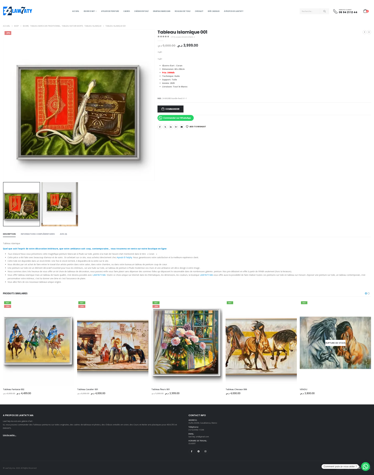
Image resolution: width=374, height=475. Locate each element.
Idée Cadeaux (214, 11)
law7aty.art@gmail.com (198, 436)
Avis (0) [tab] (63, 234)
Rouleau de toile (183, 11)
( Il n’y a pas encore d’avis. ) (183, 37)
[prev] (365, 32)
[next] (369, 32)
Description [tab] (9, 234)
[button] (3, 105)
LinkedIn (170, 126)
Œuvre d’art (89, 11)
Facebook (159, 126)
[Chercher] (324, 11)
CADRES (126, 11)
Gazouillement (165, 126)
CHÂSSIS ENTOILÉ (141, 11)
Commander (172, 109)
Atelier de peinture (110, 11)
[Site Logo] (17, 11)
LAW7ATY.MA (99, 275)
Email (181, 126)
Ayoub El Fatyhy (124, 257)
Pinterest (198, 451)
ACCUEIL (75, 11)
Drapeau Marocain (161, 11)
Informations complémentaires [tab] (38, 234)
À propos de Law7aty (233, 11)
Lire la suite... (9, 435)
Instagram (205, 451)
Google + (176, 126)
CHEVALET (199, 11)
